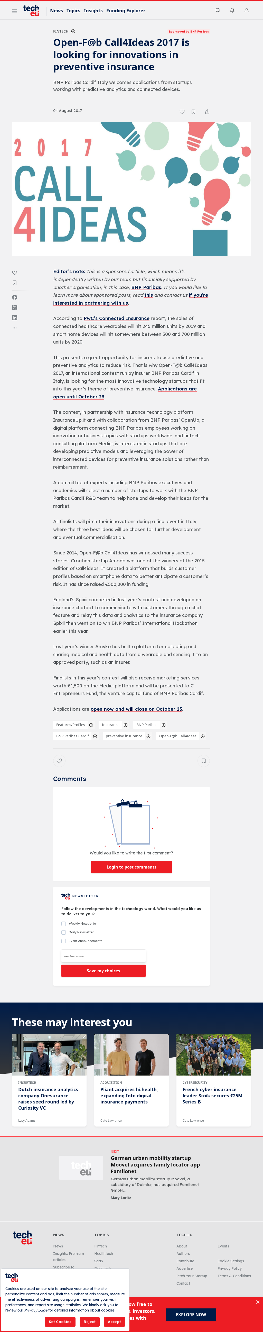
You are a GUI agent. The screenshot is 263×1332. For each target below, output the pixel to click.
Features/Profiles (70, 724)
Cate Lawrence (111, 1120)
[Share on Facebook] (14, 297)
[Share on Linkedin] (14, 317)
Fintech (61, 31)
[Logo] (33, 10)
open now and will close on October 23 (136, 709)
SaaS (98, 1261)
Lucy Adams (26, 1120)
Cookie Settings (231, 1261)
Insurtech (27, 1082)
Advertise (184, 1268)
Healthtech (103, 1253)
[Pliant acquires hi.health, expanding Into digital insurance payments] (131, 1055)
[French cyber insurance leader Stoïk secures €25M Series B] (213, 1055)
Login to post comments (131, 867)
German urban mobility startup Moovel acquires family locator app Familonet (155, 1165)
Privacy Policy (230, 1268)
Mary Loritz (121, 1197)
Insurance (110, 724)
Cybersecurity (195, 1082)
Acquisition (111, 1082)
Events (223, 1246)
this (148, 295)
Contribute (185, 1261)
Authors (183, 1253)
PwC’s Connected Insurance (116, 318)
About (181, 1246)
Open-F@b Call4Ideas (177, 736)
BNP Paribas (146, 287)
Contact (183, 1283)
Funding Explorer (125, 10)
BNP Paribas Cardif (72, 736)
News (56, 10)
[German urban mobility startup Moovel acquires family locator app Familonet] (81, 1168)
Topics (73, 10)
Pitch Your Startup (191, 1276)
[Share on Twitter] (14, 307)
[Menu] (14, 12)
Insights (93, 10)
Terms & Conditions (234, 1276)
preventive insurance (124, 736)
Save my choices (103, 971)
